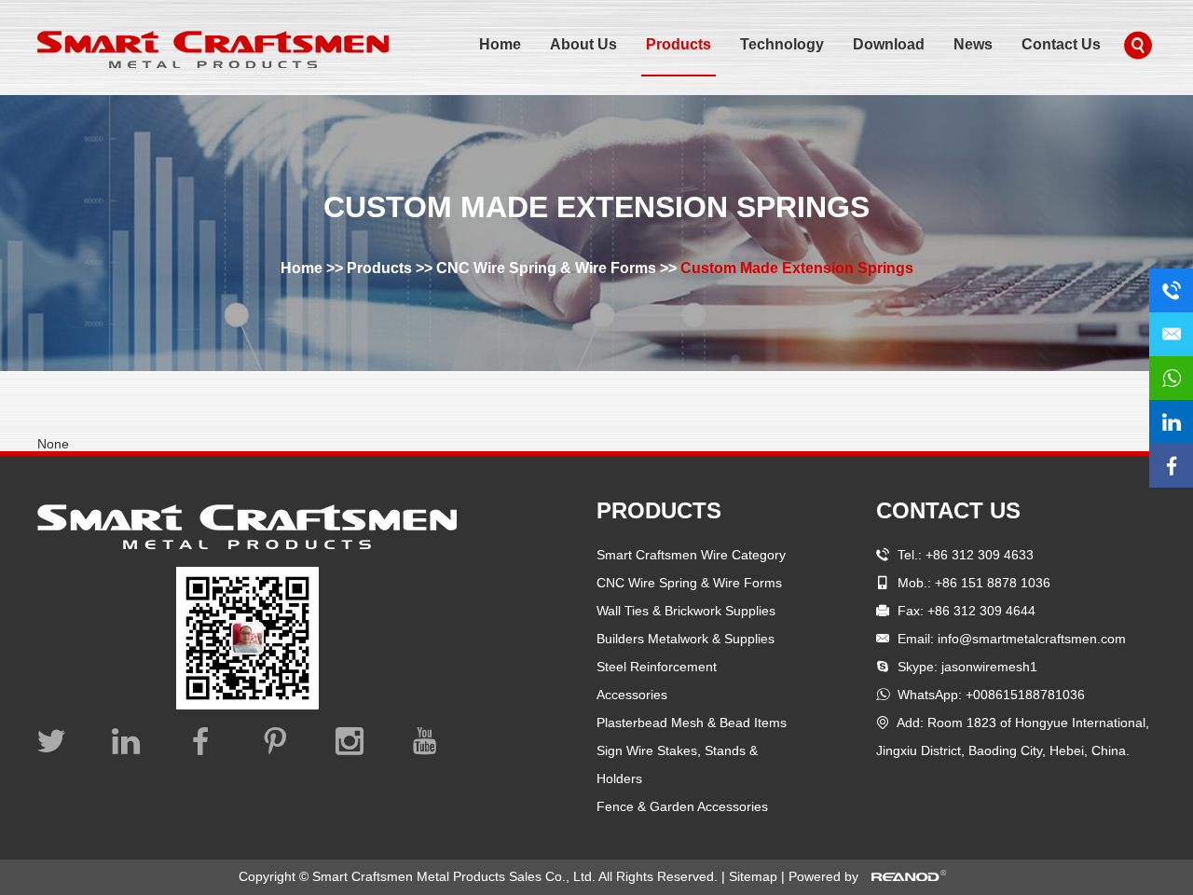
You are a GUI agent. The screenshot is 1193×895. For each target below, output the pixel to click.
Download (889, 44)
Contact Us (1061, 44)
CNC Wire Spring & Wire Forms (546, 268)
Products (678, 44)
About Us (583, 44)
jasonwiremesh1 (989, 666)
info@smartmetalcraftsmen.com (1032, 638)
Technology (782, 44)
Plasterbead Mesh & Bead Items (691, 722)
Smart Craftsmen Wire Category (691, 554)
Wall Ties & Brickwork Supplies (685, 610)
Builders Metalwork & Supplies (685, 638)
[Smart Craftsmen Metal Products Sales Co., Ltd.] (213, 49)
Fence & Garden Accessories (682, 806)
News (973, 44)
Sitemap (755, 876)
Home (500, 44)
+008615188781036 (1025, 694)
